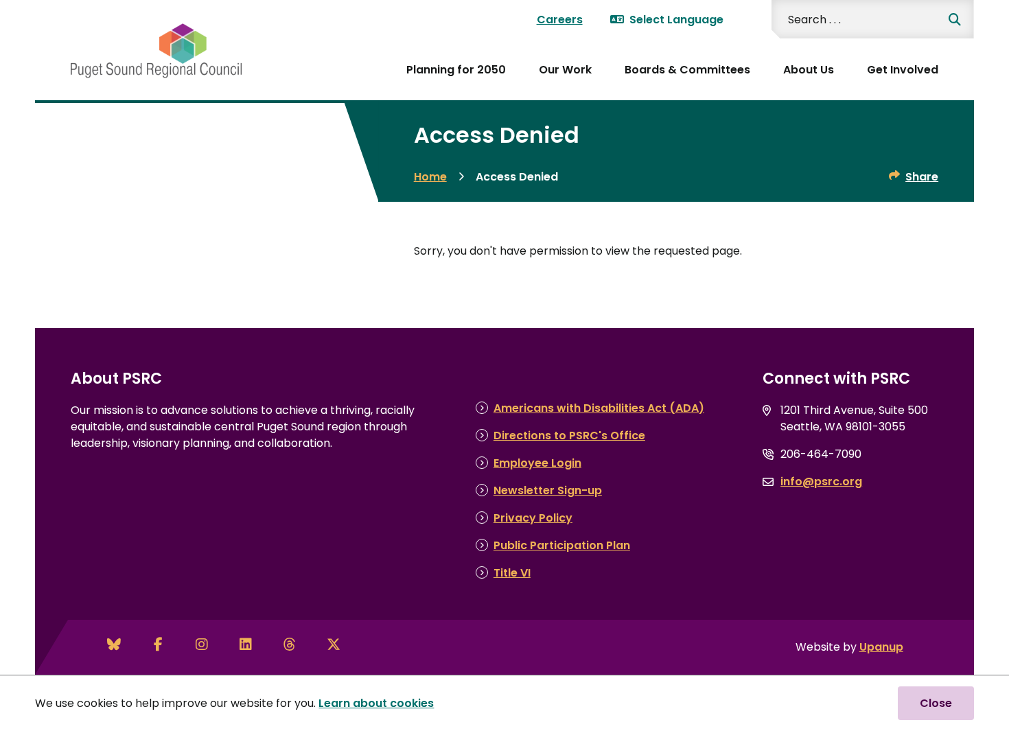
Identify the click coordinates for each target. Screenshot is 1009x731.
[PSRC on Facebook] (158, 644)
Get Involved (902, 70)
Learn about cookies (376, 703)
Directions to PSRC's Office (569, 435)
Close (936, 703)
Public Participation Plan (562, 545)
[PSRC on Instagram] (202, 644)
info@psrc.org (821, 481)
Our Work (565, 70)
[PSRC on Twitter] (333, 644)
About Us (808, 70)
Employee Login (537, 463)
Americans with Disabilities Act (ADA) (599, 408)
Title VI (512, 573)
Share (921, 177)
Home (430, 177)
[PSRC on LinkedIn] (245, 644)
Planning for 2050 (456, 70)
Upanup (881, 647)
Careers (560, 19)
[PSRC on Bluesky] (114, 644)
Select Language (676, 19)
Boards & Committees (687, 70)
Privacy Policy (533, 518)
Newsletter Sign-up (548, 490)
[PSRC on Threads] (289, 644)
